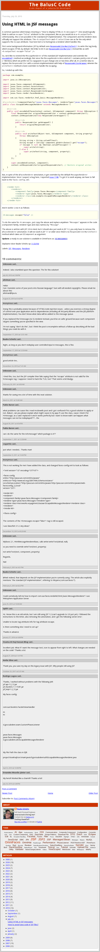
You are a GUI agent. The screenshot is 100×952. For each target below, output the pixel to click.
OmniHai (26, 842)
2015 (7, 893)
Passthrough (37, 843)
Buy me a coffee (21, 822)
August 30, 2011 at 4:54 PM (13, 423)
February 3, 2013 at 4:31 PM (13, 567)
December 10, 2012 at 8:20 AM (14, 531)
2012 (7, 902)
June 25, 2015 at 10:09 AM (12, 604)
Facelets (31, 836)
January (11, 934)
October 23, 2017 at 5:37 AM (13, 671)
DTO (72, 834)
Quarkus (8, 845)
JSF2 (41, 839)
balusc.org (30, 817)
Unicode (73, 847)
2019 (7, 882)
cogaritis (7, 444)
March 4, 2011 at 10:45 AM (12, 400)
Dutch (79, 834)
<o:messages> (61, 239)
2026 (7, 862)
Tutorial (64, 847)
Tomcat (51, 847)
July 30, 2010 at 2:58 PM (11, 275)
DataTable (39, 834)
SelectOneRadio (69, 845)
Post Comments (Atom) (24, 798)
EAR (85, 834)
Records (20, 845)
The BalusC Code (50, 4)
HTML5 (73, 836)
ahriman (7, 280)
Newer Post (7, 793)
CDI (42, 832)
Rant (14, 845)
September (12, 913)
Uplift (5, 608)
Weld (73, 849)
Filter (46, 836)
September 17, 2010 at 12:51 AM (15, 335)
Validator (19, 849)
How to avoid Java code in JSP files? (23, 924)
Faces (39, 837)
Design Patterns (50, 835)
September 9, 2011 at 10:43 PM (14, 455)
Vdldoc (45, 849)
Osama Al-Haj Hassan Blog (15, 642)
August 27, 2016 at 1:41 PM (13, 656)
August (11, 916)
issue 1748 (53, 177)
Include (93, 836)
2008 (7, 940)
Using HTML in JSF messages (20, 921)
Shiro (86, 845)
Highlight (66, 836)
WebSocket (66, 849)
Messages (16, 248)
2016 (7, 891)
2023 (7, 871)
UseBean (93, 847)
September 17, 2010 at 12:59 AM (15, 350)
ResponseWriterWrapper (76, 63)
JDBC (21, 840)
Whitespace (80, 849)
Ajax (20, 832)
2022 (7, 873)
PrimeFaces (91, 843)
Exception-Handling (20, 836)
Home (50, 793)
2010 (7, 908)
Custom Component (21, 835)
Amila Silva (8, 660)
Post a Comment (9, 789)
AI (16, 832)
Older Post (93, 793)
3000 (7, 859)
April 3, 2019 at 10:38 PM (12, 768)
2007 (7, 943)
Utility (11, 849)
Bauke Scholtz (9, 339)
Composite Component (67, 832)
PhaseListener (63, 843)
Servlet (79, 845)
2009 (7, 937)
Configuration (82, 832)
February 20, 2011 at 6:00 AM (13, 384)
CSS (5, 834)
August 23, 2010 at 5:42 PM (13, 299)
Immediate (85, 837)
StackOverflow (15, 847)
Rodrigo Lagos (10, 676)
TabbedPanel (28, 847)
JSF (10, 248)
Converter (92, 832)
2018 (7, 885)
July (9, 919)
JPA (27, 840)
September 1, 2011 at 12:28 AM (14, 439)
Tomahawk (42, 847)
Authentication (28, 832)
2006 (7, 946)
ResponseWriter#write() (60, 49)
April (9, 931)
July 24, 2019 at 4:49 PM (11, 784)
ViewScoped (54, 849)
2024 (7, 868)
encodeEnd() (8, 58)
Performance (49, 842)
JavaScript (13, 839)
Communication (51, 832)
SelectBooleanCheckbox (40, 845)
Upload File (82, 847)
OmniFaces (12, 842)
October (11, 910)
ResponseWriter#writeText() (63, 46)
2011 (7, 905)
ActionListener (8, 832)
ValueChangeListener (33, 849)
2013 (7, 899)
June (9, 928)
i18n (78, 836)
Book (36, 832)
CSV (10, 834)
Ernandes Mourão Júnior (14, 772)
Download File (63, 835)
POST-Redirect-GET (78, 843)
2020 (7, 879)
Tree (57, 847)
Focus (52, 836)
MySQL (89, 840)
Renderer (26, 248)
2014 (7, 896)
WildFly (88, 849)
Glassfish (58, 837)
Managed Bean (61, 839)
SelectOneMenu (56, 845)
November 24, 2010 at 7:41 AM (14, 366)
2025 (7, 865)
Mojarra (82, 840)
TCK (35, 847)
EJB (6, 837)
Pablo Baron (8, 405)
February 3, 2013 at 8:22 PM (13, 586)
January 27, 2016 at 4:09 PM (13, 637)
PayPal (39, 822)
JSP (49, 839)
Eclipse (92, 834)
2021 (7, 876)
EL (11, 837)
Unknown (7, 264)
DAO (31, 835)
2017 (7, 888)
